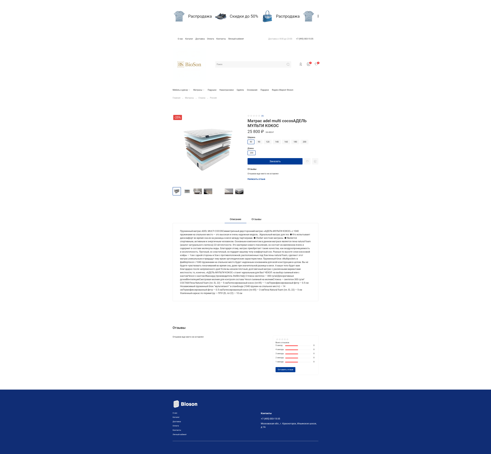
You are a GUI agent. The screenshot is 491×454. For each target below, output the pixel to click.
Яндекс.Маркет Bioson (282, 90)
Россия (213, 98)
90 (259, 142)
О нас (180, 39)
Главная (176, 98)
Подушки (212, 90)
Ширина (251, 137)
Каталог (189, 39)
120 (267, 142)
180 (295, 142)
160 (286, 142)
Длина (251, 148)
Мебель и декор (180, 90)
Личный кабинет (236, 39)
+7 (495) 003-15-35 (304, 39)
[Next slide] (239, 150)
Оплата (210, 39)
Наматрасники (226, 90)
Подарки (264, 90)
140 (277, 142)
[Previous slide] (177, 150)
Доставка (200, 39)
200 (304, 142)
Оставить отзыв (285, 369)
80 (251, 142)
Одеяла (240, 90)
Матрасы (197, 90)
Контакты (221, 39)
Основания (252, 90)
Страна (201, 98)
